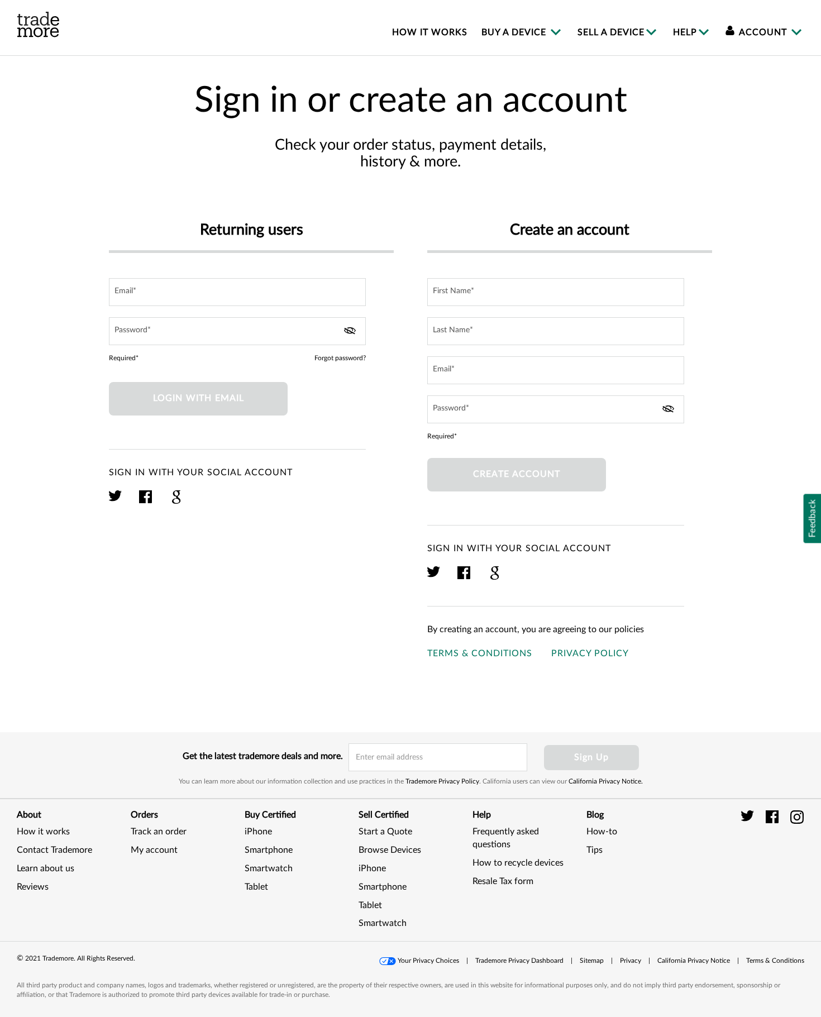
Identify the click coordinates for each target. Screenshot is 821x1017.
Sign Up (591, 757)
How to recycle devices (518, 862)
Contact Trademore (54, 850)
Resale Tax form (502, 881)
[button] (776, 862)
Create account (516, 474)
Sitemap (592, 960)
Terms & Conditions (479, 653)
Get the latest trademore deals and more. (263, 756)
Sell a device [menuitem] (611, 32)
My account (154, 850)
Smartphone (269, 850)
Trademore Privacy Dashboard (519, 960)
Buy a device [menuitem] (515, 32)
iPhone (258, 831)
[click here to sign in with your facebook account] (146, 502)
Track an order (159, 831)
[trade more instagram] (797, 816)
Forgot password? (340, 358)
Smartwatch (269, 868)
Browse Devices (390, 850)
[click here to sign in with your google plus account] (176, 502)
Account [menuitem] (763, 32)
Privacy (630, 960)
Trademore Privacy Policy (442, 781)
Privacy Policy (590, 653)
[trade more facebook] (774, 816)
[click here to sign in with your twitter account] (116, 502)
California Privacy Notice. (606, 781)
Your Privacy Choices (428, 960)
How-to (601, 831)
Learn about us (45, 868)
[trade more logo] (38, 24)
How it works (43, 831)
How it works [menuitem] (429, 32)
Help (685, 32)
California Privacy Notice (693, 960)
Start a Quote (385, 831)
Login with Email (198, 398)
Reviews (33, 886)
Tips (594, 850)
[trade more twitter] (749, 816)
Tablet (256, 886)
